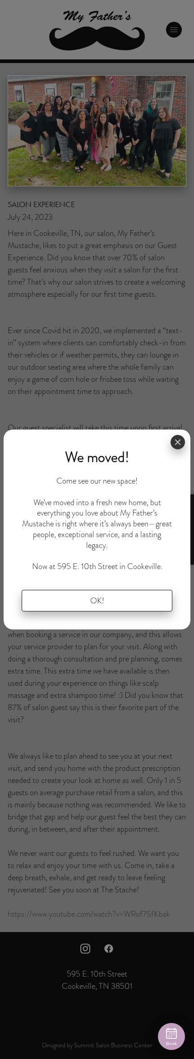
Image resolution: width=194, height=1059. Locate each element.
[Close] (178, 442)
